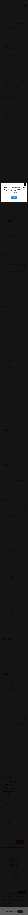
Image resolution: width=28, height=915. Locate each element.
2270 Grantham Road (8, 676)
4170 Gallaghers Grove (8, 49)
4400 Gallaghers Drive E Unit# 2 (10, 223)
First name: (7, 803)
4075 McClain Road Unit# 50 (10, 328)
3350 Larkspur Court (8, 119)
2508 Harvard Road (8, 363)
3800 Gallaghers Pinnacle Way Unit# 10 (12, 746)
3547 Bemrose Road (8, 502)
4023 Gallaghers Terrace (9, 153)
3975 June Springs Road (9, 606)
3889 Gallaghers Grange (9, 537)
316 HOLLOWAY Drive (8, 397)
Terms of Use (13, 911)
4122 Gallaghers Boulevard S (10, 711)
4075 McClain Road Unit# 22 (10, 641)
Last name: (7, 809)
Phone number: (8, 822)
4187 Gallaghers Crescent (9, 84)
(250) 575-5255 (14, 859)
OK (20, 911)
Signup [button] (18, 18)
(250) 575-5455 (14, 866)
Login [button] (23, 18)
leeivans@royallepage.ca (9, 788)
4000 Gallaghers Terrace (9, 258)
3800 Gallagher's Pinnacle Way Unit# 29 (12, 293)
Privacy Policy (14, 908)
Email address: (8, 816)
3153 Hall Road (7, 432)
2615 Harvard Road (8, 572)
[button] (3, 798)
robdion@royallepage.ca (9, 781)
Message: (6, 829)
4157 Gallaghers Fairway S (9, 467)
